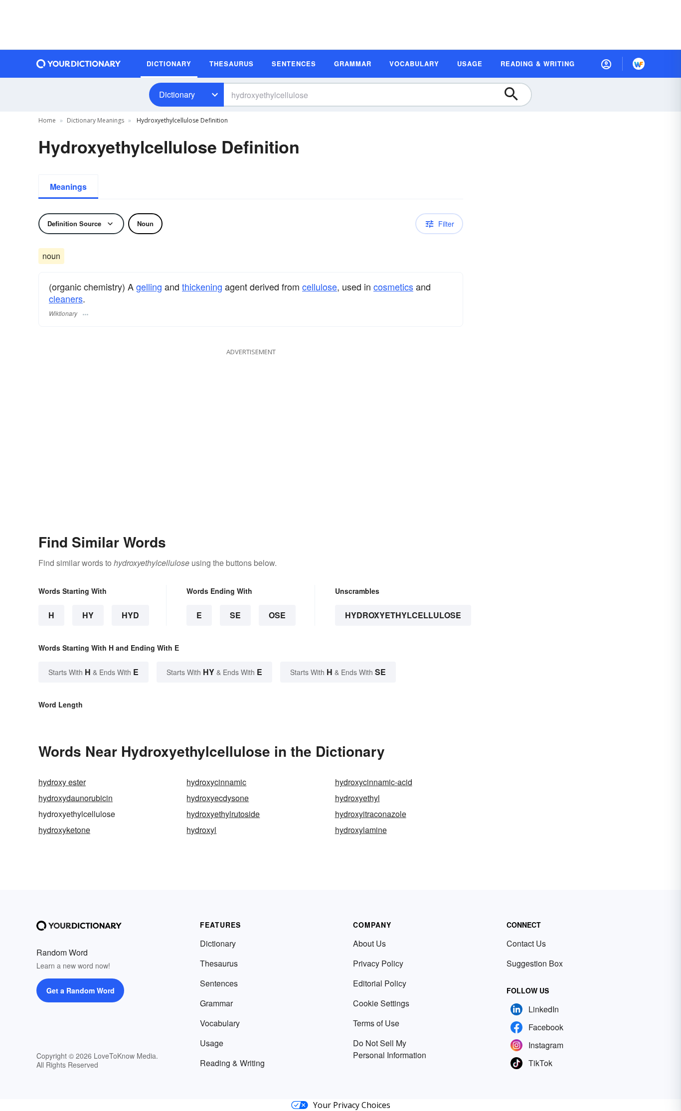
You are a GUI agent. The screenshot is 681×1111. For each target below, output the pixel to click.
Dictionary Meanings (95, 120)
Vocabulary (220, 1023)
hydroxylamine (361, 829)
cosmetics (393, 286)
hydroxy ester (62, 782)
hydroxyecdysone (217, 798)
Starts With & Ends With (93, 672)
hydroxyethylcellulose (403, 615)
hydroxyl (201, 829)
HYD (130, 615)
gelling (149, 286)
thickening (202, 286)
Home (47, 120)
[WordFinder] (639, 64)
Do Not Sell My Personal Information (389, 1049)
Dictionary (177, 94)
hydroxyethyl (357, 798)
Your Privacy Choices (351, 1105)
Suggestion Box (535, 963)
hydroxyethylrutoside (223, 814)
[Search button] (516, 95)
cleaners (66, 298)
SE (235, 615)
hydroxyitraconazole (370, 814)
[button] (606, 63)
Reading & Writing (232, 1063)
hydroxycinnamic (216, 782)
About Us (369, 943)
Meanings (68, 186)
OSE (277, 615)
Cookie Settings (381, 1003)
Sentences (219, 983)
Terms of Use (376, 1023)
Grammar (216, 1003)
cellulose (319, 286)
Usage (211, 1043)
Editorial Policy (379, 983)
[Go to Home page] (78, 63)
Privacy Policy (378, 963)
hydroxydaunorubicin (75, 798)
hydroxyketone (64, 829)
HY (88, 615)
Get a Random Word (80, 990)
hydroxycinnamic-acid (373, 782)
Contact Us (526, 943)
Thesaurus (219, 963)
